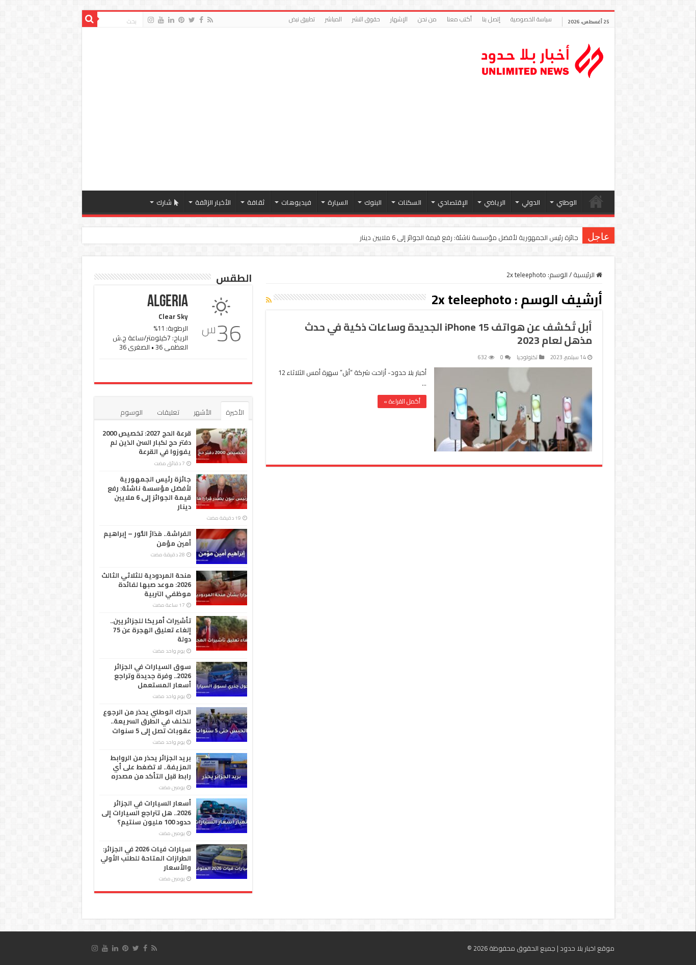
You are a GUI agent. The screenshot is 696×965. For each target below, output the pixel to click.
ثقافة (256, 202)
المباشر (333, 19)
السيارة (338, 202)
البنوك (373, 202)
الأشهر (202, 412)
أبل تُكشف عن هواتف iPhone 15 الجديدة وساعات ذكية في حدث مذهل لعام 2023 (448, 333)
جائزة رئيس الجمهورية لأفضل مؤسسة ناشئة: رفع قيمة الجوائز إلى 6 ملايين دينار (469, 237)
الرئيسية (596, 201)
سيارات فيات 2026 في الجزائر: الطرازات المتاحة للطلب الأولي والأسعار (145, 858)
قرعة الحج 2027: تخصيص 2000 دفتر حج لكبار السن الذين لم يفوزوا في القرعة (146, 442)
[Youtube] (161, 20)
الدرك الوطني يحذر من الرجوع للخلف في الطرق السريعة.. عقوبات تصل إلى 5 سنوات (147, 721)
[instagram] (151, 20)
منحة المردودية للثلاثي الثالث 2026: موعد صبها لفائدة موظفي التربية (146, 584)
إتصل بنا (491, 19)
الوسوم (131, 412)
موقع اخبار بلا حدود (587, 948)
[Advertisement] (275, 109)
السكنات (409, 202)
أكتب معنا (459, 19)
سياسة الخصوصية (531, 19)
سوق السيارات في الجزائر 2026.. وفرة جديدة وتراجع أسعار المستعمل (152, 675)
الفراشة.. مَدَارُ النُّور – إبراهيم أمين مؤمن (147, 538)
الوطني (566, 202)
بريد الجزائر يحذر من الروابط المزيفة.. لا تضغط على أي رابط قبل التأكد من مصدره (150, 767)
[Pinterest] (181, 20)
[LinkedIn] (171, 20)
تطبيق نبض (302, 19)
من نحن (427, 19)
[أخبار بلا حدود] (543, 58)
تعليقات (168, 412)
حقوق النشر (366, 19)
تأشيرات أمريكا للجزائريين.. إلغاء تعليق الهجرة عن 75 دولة (150, 629)
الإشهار (399, 19)
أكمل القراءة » (402, 401)
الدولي (531, 202)
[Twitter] (192, 20)
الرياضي (494, 202)
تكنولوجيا (527, 357)
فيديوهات (296, 202)
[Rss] (210, 20)
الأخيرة (235, 412)
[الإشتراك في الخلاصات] (269, 300)
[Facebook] (201, 20)
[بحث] (89, 19)
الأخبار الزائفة (213, 202)
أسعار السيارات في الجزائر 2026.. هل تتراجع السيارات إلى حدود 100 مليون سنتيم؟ (146, 812)
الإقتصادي (453, 202)
